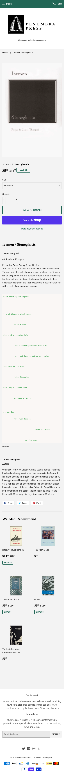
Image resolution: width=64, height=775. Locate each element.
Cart (59, 4)
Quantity (6, 194)
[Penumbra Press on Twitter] (23, 749)
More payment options (32, 228)
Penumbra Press (24, 757)
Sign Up (56, 734)
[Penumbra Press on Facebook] (28, 749)
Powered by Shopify (43, 757)
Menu (9, 4)
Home (5, 52)
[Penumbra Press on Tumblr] (39, 749)
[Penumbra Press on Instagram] (34, 749)
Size (4, 179)
